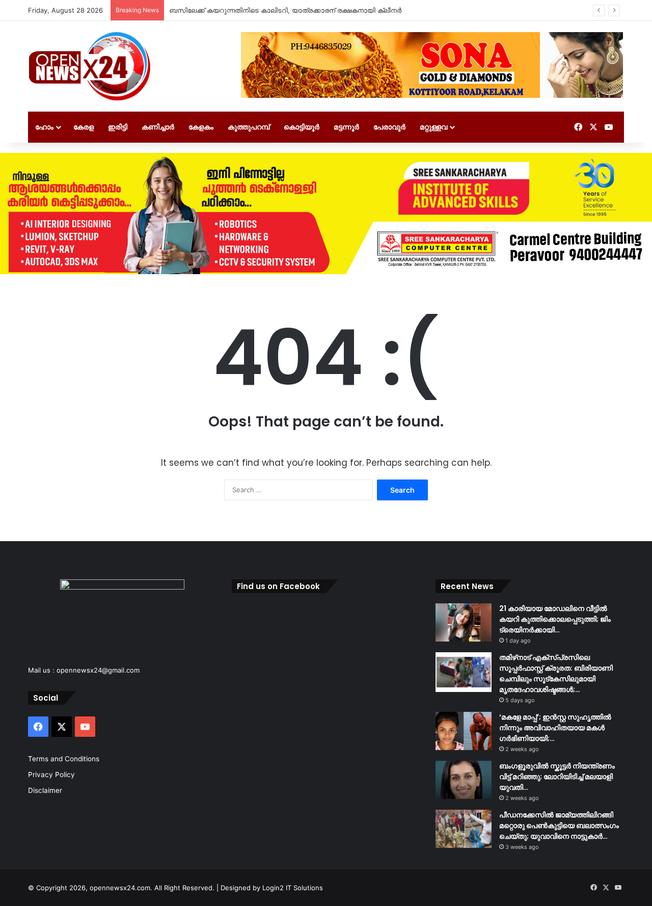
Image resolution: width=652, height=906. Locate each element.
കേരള (83, 126)
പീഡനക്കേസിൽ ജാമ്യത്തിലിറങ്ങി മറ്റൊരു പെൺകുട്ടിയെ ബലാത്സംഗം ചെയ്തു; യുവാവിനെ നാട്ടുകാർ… (559, 825)
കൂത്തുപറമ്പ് (248, 126)
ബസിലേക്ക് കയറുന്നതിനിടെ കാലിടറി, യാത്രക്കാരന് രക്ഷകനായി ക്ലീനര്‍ (285, 10)
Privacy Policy (51, 774)
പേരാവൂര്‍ (389, 126)
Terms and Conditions (63, 759)
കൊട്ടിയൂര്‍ (301, 126)
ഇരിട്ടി (117, 126)
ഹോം (44, 126)
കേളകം (200, 126)
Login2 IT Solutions (292, 888)
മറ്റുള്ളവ (433, 126)
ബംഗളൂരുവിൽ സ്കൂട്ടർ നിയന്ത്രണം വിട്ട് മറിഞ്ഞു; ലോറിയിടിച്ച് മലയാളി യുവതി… (557, 776)
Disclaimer (45, 790)
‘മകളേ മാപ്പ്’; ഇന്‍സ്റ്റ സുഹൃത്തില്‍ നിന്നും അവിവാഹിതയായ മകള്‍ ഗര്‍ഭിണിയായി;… (555, 727)
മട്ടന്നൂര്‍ (346, 126)
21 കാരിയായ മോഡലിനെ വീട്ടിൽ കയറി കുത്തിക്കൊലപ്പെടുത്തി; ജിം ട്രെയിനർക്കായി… (555, 619)
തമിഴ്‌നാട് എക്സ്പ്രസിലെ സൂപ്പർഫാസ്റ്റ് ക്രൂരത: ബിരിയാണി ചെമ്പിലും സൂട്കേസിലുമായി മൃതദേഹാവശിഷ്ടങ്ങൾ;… (556, 673)
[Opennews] (90, 66)
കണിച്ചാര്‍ (158, 126)
